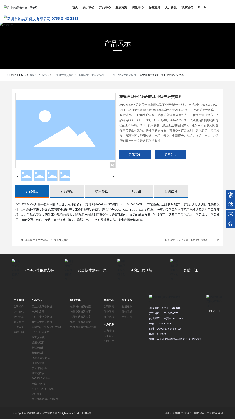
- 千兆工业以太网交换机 (122, 75)
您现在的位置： (23, 75)
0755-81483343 (171, 308)
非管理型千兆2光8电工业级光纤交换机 (47, 240)
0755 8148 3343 (65, 18)
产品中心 (44, 75)
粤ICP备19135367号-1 (178, 413)
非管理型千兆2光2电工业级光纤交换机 (186, 240)
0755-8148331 (165, 323)
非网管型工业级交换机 (91, 75)
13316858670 (170, 313)
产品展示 (117, 43)
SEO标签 (86, 413)
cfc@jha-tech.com (172, 318)
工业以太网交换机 (63, 75)
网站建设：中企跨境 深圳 (208, 413)
